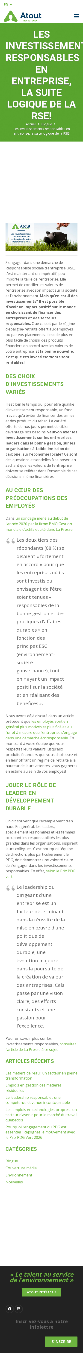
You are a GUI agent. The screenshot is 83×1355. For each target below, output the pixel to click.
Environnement (19, 1175)
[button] (8, 4)
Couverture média (21, 1167)
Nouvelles (14, 1182)
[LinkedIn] (19, 1309)
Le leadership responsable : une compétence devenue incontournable (38, 1100)
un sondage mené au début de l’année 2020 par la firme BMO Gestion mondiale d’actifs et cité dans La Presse (39, 524)
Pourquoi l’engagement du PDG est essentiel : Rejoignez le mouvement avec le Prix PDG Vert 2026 (40, 1132)
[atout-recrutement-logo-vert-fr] (23, 16)
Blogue (12, 1161)
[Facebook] (10, 1309)
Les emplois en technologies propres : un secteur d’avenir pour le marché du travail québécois (41, 1115)
